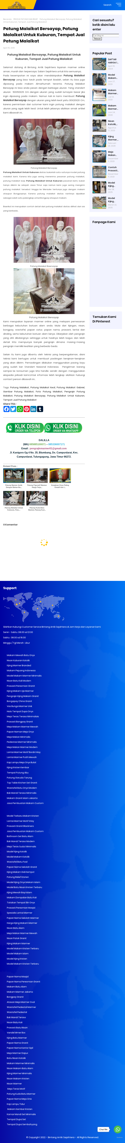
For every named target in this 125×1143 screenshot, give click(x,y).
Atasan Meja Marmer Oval (20, 1002)
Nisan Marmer (14, 1083)
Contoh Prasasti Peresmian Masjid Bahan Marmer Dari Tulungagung (113, 169)
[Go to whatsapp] (117, 1129)
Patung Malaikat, (19, 387)
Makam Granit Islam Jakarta (22, 798)
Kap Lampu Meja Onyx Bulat (21, 762)
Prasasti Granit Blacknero (20, 826)
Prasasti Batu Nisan (17, 1027)
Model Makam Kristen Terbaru (22, 948)
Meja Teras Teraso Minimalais (22, 716)
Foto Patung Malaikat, (49, 391)
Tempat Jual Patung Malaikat (20, 399)
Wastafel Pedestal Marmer (21, 1007)
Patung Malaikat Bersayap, (30, 395)
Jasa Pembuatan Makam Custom (25, 803)
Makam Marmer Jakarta (19, 991)
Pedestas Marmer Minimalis (21, 741)
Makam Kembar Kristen (19, 1109)
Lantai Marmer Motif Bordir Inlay (23, 752)
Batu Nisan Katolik (16, 1058)
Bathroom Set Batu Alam (19, 836)
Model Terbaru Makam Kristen (22, 815)
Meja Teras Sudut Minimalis (21, 846)
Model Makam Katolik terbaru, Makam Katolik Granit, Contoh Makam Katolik (112, 76)
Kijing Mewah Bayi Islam (19, 892)
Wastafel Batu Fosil (16, 861)
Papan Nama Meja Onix (19, 1098)
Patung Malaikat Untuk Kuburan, (66, 395)
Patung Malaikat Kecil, (43, 387)
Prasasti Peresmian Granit (20, 685)
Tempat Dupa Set (16, 1119)
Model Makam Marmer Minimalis (24, 675)
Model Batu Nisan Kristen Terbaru (24, 887)
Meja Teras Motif (16, 1088)
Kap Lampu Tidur (15, 1104)
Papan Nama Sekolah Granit (21, 867)
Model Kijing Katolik (16, 851)
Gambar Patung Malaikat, (18, 391)
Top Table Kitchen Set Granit (21, 782)
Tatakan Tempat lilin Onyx (20, 902)
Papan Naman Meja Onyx (20, 731)
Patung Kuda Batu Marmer (20, 1093)
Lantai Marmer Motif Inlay (20, 821)
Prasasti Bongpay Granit (19, 721)
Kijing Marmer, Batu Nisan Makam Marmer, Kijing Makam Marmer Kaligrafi (112, 138)
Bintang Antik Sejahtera (61, 1137)
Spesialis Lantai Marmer (19, 912)
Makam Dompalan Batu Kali (21, 897)
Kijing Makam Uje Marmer (20, 690)
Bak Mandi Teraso (16, 1017)
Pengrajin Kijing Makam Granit (22, 696)
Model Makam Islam (17, 953)
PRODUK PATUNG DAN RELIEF (25, 19)
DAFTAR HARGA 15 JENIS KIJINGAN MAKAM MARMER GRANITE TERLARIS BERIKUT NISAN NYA (113, 61)
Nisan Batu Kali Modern (18, 680)
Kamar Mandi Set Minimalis (21, 1114)
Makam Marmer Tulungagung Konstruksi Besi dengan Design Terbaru (113, 107)
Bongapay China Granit (19, 701)
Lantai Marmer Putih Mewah (21, 757)
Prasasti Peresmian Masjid (20, 907)
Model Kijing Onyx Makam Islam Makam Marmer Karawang (113, 200)
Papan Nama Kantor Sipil (19, 1047)
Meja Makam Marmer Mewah (22, 726)
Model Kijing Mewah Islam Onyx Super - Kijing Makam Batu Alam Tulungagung (113, 184)
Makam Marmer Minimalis (20, 1063)
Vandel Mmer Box (15, 1032)
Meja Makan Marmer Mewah (21, 933)
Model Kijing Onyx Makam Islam (23, 882)
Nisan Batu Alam (15, 928)
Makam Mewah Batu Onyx (20, 655)
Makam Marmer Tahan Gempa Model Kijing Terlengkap (113, 92)
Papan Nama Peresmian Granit (23, 981)
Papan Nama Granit (17, 1042)
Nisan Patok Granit (16, 938)
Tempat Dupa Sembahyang (21, 1124)
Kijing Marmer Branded (18, 665)
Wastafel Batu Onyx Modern (21, 787)
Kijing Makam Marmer (18, 943)
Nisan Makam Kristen (17, 1078)
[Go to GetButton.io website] (118, 1137)
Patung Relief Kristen (17, 877)
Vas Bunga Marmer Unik (19, 706)
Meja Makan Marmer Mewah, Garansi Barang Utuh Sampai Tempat (112, 153)
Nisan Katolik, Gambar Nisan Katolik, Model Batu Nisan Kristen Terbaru (113, 123)
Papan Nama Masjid (17, 976)
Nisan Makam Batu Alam (19, 1068)
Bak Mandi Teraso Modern (20, 841)
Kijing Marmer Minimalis (19, 1073)
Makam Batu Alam (16, 986)
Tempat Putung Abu (17, 772)
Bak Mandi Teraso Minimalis (21, 792)
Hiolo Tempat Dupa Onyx (19, 711)
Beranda (7, 19)
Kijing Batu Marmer (16, 1037)
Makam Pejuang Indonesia (21, 670)
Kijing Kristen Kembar (17, 767)
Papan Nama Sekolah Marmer (22, 917)
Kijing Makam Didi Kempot (20, 872)
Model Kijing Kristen (16, 958)
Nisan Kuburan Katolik (18, 660)
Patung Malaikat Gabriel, (71, 387)
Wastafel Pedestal (16, 1012)
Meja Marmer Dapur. (17, 1053)
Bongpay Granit (15, 996)
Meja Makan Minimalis (18, 736)
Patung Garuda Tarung (19, 777)
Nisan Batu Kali (14, 1022)
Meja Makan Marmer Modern (22, 747)
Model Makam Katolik (18, 856)
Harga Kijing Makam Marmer (21, 923)
